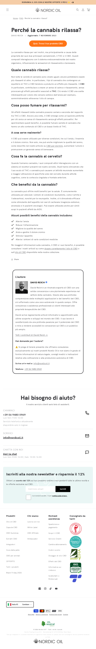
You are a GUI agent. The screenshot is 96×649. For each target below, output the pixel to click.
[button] (7, 10)
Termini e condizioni (42, 614)
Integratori (10, 544)
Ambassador (32, 539)
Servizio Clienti (55, 539)
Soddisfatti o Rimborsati (53, 577)
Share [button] (16, 259)
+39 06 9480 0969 (33, 369)
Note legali (31, 614)
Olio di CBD (11, 522)
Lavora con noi (33, 522)
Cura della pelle (13, 550)
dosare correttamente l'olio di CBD (61, 248)
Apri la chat (10, 453)
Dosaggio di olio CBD (57, 556)
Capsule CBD (11, 527)
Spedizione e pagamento (53, 525)
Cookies (65, 614)
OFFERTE (10, 561)
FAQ (21, 18)
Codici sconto (54, 550)
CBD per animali (13, 556)
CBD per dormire (54, 146)
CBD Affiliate (32, 533)
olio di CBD (20, 252)
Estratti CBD (11, 539)
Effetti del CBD (54, 561)
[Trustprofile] (76, 581)
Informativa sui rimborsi (54, 568)
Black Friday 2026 (14, 573)
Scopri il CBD (54, 533)
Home (15, 18)
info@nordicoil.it (42, 363)
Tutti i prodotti (12, 567)
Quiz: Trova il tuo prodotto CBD (48, 43)
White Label (32, 527)
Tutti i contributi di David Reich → (31, 335)
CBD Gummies (12, 533)
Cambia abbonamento (57, 544)
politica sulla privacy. (59, 496)
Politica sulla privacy (55, 614)
